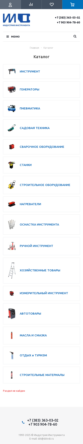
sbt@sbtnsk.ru (46, 438)
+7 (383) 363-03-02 (67, 17)
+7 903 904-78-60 (68, 22)
